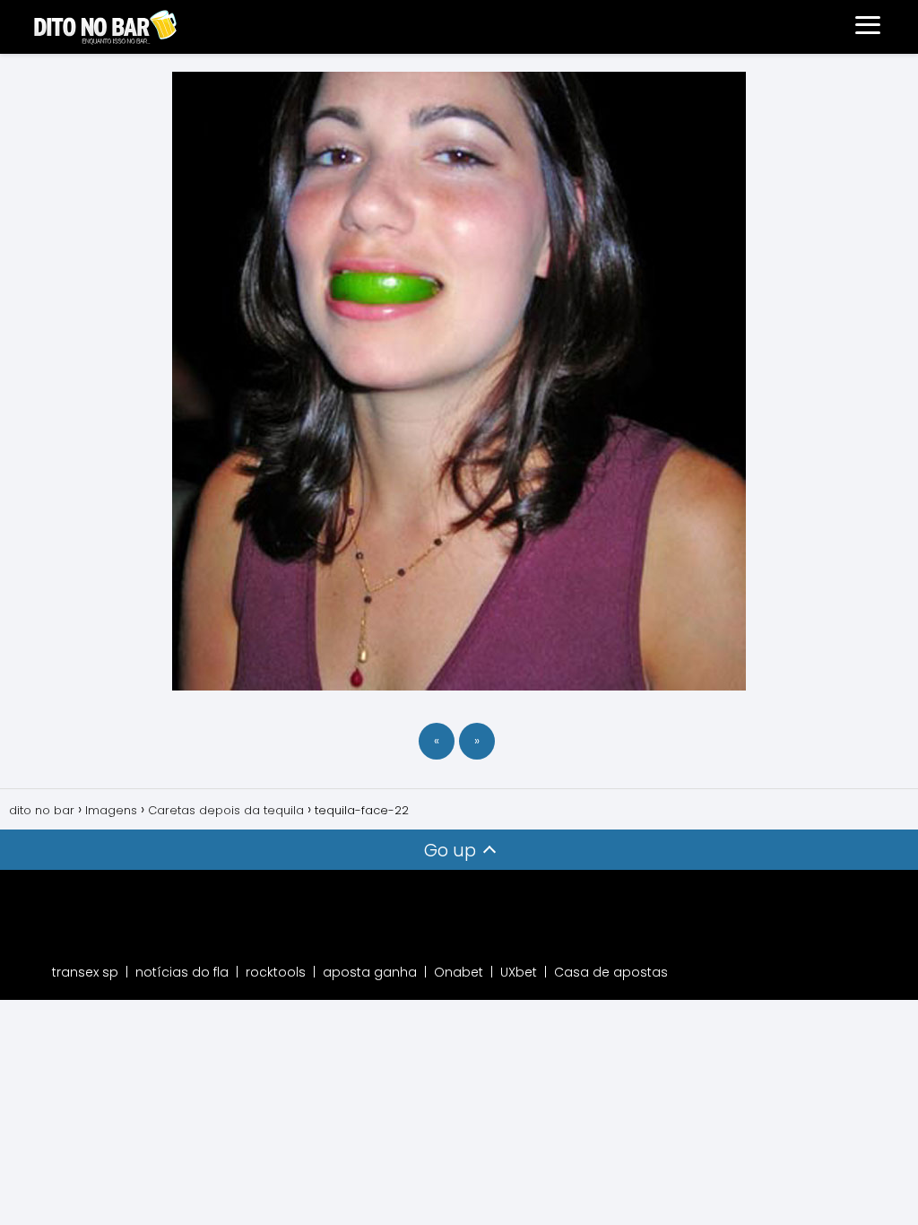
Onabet (458, 972)
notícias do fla (182, 972)
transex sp (85, 972)
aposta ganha (370, 972)
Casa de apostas (611, 972)
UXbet (518, 972)
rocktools (276, 972)
